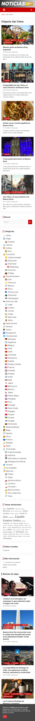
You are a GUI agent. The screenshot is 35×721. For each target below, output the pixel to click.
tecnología (27, 534)
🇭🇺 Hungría (9, 373)
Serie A (22, 534)
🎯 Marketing (12, 267)
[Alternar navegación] (4, 10)
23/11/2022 (6, 202)
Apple (4, 509)
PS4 (14, 532)
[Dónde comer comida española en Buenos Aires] (17, 111)
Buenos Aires (18, 511)
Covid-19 (23, 513)
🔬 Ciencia (7, 245)
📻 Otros (7, 436)
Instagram (10, 525)
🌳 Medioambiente (11, 427)
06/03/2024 (6, 90)
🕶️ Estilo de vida (10, 301)
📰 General (7, 326)
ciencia (17, 513)
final (11, 523)
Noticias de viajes (11, 574)
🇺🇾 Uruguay (9, 421)
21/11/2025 (6, 641)
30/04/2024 (6, 52)
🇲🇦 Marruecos (11, 386)
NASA (9, 530)
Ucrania (5, 536)
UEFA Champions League (15, 536)
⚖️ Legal (8, 304)
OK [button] (5, 716)
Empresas (11, 517)
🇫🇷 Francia (9, 367)
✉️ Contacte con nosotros (11, 562)
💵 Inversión (10, 270)
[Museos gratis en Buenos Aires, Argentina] (17, 35)
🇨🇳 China (8, 351)
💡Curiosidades (10, 468)
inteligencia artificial (19, 525)
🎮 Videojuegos (11, 298)
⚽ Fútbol (9, 474)
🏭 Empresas (10, 264)
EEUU (5, 517)
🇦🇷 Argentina (8, 42)
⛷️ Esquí (9, 477)
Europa (23, 521)
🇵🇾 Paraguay (10, 399)
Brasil (12, 511)
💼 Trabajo (9, 273)
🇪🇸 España (9, 361)
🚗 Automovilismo (13, 480)
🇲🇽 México (9, 389)
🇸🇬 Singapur (10, 411)
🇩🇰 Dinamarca (11, 358)
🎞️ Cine (8, 279)
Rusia (17, 534)
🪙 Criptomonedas (13, 257)
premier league (7, 532)
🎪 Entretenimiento (17, 192)
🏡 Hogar (9, 314)
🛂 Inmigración (9, 333)
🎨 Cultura (21, 40)
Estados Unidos (12, 520)
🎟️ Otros (9, 289)
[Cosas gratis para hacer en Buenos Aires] (17, 146)
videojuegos (7, 538)
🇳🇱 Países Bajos (12, 395)
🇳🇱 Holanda (10, 370)
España (19, 516)
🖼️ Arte (13, 40)
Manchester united (26, 527)
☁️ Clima (7, 235)
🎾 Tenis (8, 496)
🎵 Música (9, 286)
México (5, 530)
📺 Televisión (11, 295)
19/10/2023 (6, 128)
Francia (15, 523)
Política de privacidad (9, 565)
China (12, 513)
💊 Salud (6, 446)
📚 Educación (11, 260)
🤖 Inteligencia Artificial (15, 461)
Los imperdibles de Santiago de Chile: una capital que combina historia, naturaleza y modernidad (16, 670)
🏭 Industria (10, 455)
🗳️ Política (7, 439)
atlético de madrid (19, 509)
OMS (23, 530)
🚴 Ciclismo (10, 483)
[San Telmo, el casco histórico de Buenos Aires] (17, 184)
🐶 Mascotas (10, 317)
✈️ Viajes (6, 40)
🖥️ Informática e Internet (15, 458)
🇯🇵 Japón (9, 383)
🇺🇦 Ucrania (9, 417)
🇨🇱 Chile (8, 348)
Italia (26, 525)
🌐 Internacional (10, 336)
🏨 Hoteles (10, 242)
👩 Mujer (7, 430)
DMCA (5, 567)
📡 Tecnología (9, 449)
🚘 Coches (9, 308)
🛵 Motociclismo (12, 490)
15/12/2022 (6, 164)
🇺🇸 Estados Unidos (13, 364)
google (21, 523)
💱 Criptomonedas (13, 452)
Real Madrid (20, 532)
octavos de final (16, 530)
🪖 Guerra (7, 330)
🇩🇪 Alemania (10, 339)
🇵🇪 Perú (8, 402)
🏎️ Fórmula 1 (10, 487)
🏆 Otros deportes (13, 493)
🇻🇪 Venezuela (11, 424)
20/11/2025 (6, 675)
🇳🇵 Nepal (9, 392)
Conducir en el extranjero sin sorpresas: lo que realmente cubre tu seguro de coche (16, 601)
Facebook (6, 523)
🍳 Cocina (9, 311)
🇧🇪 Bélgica (9, 345)
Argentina (10, 509)
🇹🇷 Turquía (9, 414)
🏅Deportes (8, 471)
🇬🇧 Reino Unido (11, 408)
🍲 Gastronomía (10, 323)
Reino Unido (12, 534)
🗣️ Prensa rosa (11, 292)
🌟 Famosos (10, 282)
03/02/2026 (6, 606)
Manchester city (16, 527)
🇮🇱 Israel (9, 377)
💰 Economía (8, 254)
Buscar (30, 222)
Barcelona (6, 511)
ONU (26, 530)
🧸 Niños (9, 320)
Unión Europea (26, 536)
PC (29, 530)
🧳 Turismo (8, 465)
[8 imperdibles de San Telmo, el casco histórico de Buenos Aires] (17, 73)
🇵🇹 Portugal (10, 405)
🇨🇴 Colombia (10, 355)
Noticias (13, 606)
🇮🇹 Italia (8, 380)
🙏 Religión (8, 443)
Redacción (14, 52)
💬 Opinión (7, 433)
